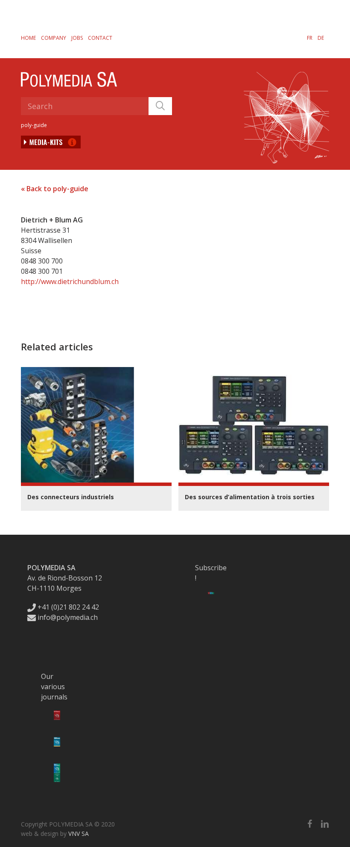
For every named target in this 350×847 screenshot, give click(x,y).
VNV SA (78, 833)
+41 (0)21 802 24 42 (67, 607)
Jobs (77, 37)
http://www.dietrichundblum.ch (70, 281)
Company (53, 37)
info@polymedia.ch (68, 617)
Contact (100, 37)
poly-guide (34, 125)
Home (28, 37)
